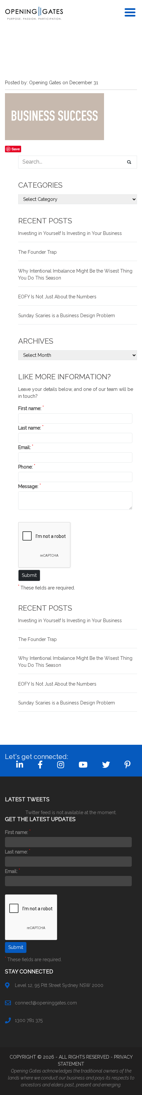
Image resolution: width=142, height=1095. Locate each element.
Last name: (30, 428)
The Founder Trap (37, 252)
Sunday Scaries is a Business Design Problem (66, 315)
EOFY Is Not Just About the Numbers (57, 296)
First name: (31, 408)
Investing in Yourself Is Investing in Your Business (70, 233)
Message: (29, 486)
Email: (25, 447)
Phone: (26, 467)
